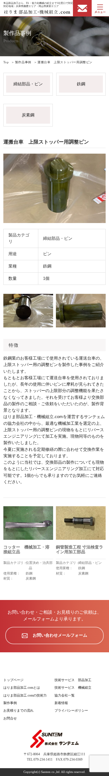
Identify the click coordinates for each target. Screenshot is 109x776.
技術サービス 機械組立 (72, 688)
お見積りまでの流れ (18, 710)
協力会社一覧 (64, 695)
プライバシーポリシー (71, 710)
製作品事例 (23, 62)
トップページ (13, 680)
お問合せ (10, 718)
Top (6, 62)
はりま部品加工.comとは (21, 688)
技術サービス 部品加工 (72, 680)
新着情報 (61, 703)
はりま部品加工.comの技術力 (25, 695)
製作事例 (10, 703)
